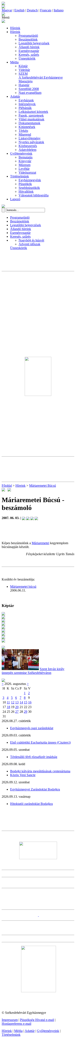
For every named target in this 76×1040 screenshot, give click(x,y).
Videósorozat (27, 172)
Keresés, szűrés (29, 54)
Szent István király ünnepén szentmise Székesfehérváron (33, 671)
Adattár (15, 96)
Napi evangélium (30, 92)
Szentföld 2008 (29, 89)
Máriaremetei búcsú (23, 586)
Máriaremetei (40, 543)
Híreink (15, 28)
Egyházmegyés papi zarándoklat (31, 728)
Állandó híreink (29, 47)
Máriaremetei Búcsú (42, 485)
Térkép (23, 130)
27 (17, 711)
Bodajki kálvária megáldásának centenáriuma (40, 771)
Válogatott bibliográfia (34, 195)
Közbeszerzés (28, 146)
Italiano (59, 10)
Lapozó (15, 199)
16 (29, 702)
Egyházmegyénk (30, 180)
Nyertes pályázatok (31, 142)
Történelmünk (19, 176)
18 (8, 707)
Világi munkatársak (31, 119)
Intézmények (27, 104)
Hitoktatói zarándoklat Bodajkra (31, 804)
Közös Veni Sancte (22, 775)
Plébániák (25, 108)
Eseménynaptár (29, 51)
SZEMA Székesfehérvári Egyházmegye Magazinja (41, 77)
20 (17, 707)
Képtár (23, 66)
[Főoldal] (3, 7)
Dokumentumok (29, 123)
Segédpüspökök (29, 187)
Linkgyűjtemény (30, 138)
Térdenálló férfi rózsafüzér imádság (33, 757)
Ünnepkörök (27, 58)
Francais (45, 10)
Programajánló (28, 35)
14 (21, 702)
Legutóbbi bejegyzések (34, 43)
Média (14, 62)
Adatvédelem (27, 149)
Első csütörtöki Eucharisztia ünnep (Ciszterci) (40, 742)
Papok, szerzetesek (31, 115)
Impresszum (10, 1020)
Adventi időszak (29, 244)
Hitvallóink (26, 191)
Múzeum (24, 165)
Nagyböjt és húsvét (31, 240)
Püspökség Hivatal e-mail (37, 1020)
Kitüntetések (27, 127)
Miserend (25, 134)
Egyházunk (26, 100)
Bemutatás (26, 157)
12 (12, 702)
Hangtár (24, 85)
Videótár (24, 70)
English (19, 10)
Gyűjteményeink (21, 153)
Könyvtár (25, 161)
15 (25, 702)
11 (8, 702)
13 (17, 702)
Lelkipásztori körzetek (33, 111)
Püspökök (25, 184)
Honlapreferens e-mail (16, 1023)
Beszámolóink (28, 39)
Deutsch (32, 10)
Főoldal (7, 485)
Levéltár (24, 168)
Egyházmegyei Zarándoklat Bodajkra (35, 789)
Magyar (7, 10)
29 (25, 711)
